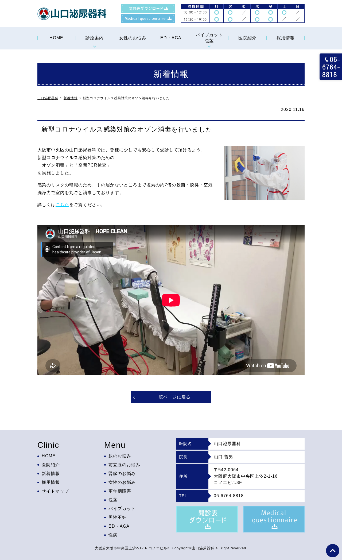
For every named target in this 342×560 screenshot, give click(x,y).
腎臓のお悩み (122, 473)
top (332, 550)
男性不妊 (117, 517)
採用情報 (286, 38)
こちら (62, 204)
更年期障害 (119, 491)
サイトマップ (55, 491)
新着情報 (51, 473)
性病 (113, 535)
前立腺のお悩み (124, 464)
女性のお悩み (132, 38)
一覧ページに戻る (172, 397)
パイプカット (122, 508)
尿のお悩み (119, 456)
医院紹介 (247, 38)
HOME (56, 38)
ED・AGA (170, 38)
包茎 (113, 499)
